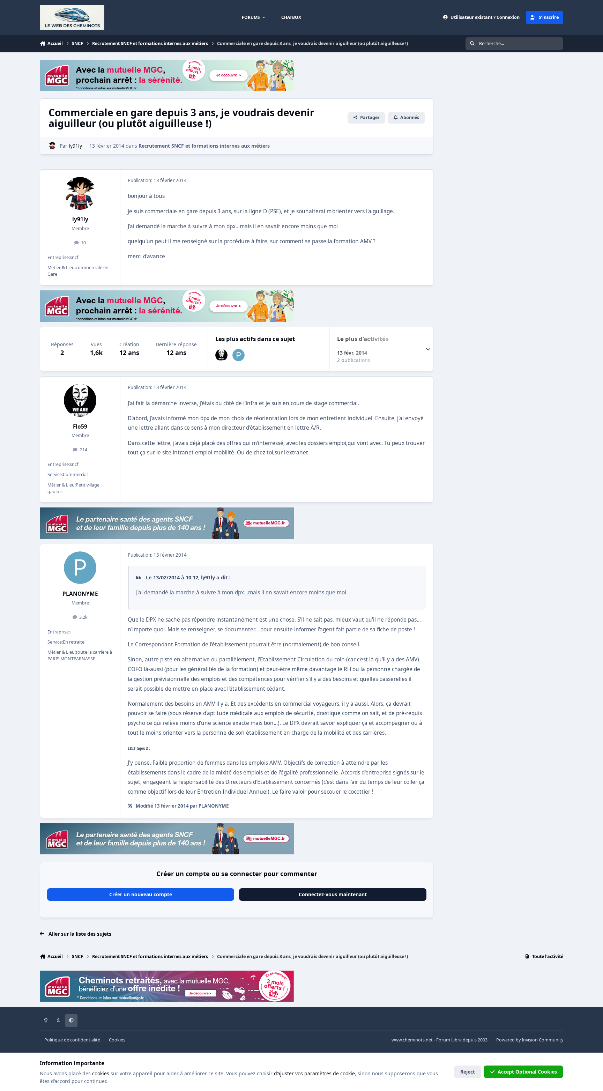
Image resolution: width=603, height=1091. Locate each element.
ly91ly (80, 219)
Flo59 (80, 426)
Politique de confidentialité (72, 1040)
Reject (467, 1071)
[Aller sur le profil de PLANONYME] (238, 355)
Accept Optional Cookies (527, 1071)
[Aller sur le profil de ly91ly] (52, 145)
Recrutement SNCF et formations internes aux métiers (204, 145)
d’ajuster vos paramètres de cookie (314, 1073)
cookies (100, 1073)
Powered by (529, 1040)
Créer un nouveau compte (140, 894)
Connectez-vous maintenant (333, 894)
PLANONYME (80, 594)
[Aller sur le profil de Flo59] (221, 355)
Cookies (117, 1040)
